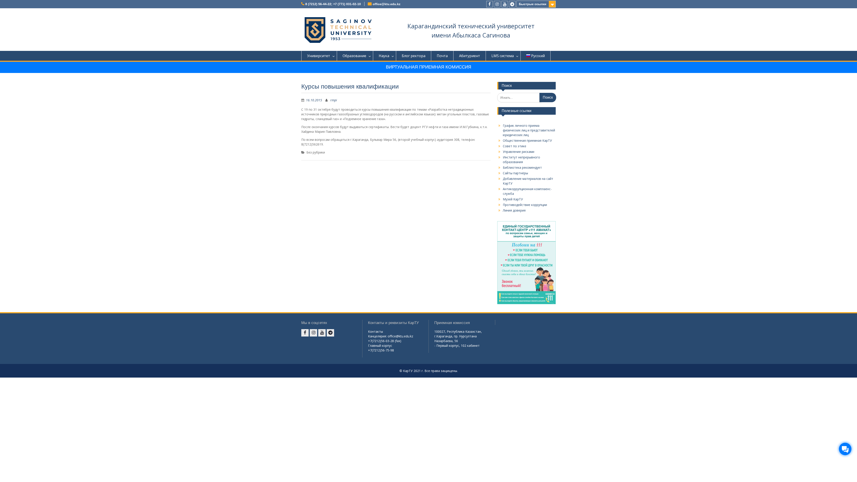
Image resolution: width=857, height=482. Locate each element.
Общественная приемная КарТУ (527, 140)
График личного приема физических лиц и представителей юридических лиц (529, 130)
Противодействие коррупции (525, 205)
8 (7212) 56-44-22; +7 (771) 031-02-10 (333, 4)
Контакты (375, 331)
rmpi (333, 100)
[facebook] (489, 4)
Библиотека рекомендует (522, 167)
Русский (538, 55)
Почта (442, 55)
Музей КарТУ (513, 199)
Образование (354, 55)
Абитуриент (469, 55)
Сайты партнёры (515, 173)
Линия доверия (514, 210)
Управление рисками (518, 152)
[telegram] (512, 4)
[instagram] (497, 4)
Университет (318, 55)
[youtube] (504, 4)
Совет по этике (514, 146)
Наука (384, 55)
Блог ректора (413, 55)
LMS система (502, 55)
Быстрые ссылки (532, 4)
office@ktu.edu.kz (386, 4)
